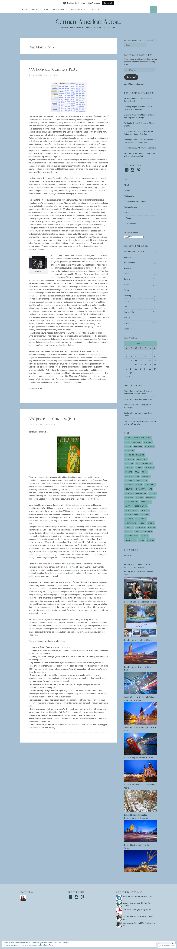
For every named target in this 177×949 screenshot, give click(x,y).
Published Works (79, 10)
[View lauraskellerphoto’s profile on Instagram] (133, 170)
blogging (129, 451)
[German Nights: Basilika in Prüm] (140, 781)
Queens (145, 515)
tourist (151, 527)
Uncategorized (129, 329)
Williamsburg (131, 536)
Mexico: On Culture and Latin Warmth (138, 399)
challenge (142, 459)
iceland (129, 489)
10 (131, 361)
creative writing (144, 463)
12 (141, 361)
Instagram (141, 489)
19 (141, 365)
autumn (148, 442)
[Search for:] (135, 45)
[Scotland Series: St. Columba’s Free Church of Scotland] (140, 724)
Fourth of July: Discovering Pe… (142, 896)
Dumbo (139, 468)
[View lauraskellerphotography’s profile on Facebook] (127, 170)
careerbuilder (70, 570)
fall (137, 472)
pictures (145, 510)
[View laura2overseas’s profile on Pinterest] (139, 170)
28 (150, 369)
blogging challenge (134, 455)
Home (26, 10)
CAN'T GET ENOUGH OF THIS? (138, 55)
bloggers (149, 446)
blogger (138, 446)
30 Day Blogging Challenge (137, 438)
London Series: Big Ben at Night (138, 640)
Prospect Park (131, 515)
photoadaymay (140, 506)
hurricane (149, 485)
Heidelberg (142, 480)
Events (126, 285)
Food (144, 472)
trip (136, 532)
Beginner (127, 257)
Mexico (152, 493)
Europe (128, 218)
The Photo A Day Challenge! (136, 201)
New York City (129, 312)
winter (144, 536)
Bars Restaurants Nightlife (134, 251)
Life (125, 307)
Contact (45, 10)
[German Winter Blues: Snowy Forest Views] (140, 811)
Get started (108, 3)
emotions (149, 468)
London (128, 493)
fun (137, 476)
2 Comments (51, 75)
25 (136, 369)
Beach (128, 446)
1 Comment (51, 425)
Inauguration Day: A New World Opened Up (140, 148)
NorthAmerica (131, 224)
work (141, 540)
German (145, 476)
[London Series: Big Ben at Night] (140, 663)
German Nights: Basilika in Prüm (138, 757)
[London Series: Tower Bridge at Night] (140, 694)
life (150, 489)
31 (131, 373)
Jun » (128, 376)
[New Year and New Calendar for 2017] (140, 636)
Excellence (127, 916)
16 (127, 365)
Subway (127, 318)
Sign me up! (131, 77)
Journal (127, 301)
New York (150, 497)
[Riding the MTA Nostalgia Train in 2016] (140, 598)
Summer (129, 527)
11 (136, 361)
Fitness (127, 290)
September (141, 519)
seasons (129, 519)
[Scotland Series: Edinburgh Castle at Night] (140, 754)
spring (151, 523)
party (127, 506)
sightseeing (130, 523)
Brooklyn (127, 268)
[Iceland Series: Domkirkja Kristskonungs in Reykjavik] (140, 842)
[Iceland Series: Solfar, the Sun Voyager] (140, 872)
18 (136, 365)
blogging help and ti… (131, 903)
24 (131, 369)
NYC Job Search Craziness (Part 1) (53, 69)
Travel (94, 10)
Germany (127, 296)
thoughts (140, 527)
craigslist (32, 567)
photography (131, 510)
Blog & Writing (129, 262)
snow (142, 523)
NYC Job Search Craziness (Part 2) (53, 418)
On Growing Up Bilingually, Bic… (140, 910)
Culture (127, 279)
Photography (59, 10)
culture (129, 468)
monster (57, 570)
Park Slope (146, 502)
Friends (128, 476)
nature (139, 497)
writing (150, 540)
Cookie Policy (48, 945)
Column (127, 273)
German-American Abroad (89, 21)
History (128, 485)
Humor (139, 485)
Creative (129, 463)
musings (129, 497)
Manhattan (141, 493)
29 (155, 369)
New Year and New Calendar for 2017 (140, 601)
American (137, 442)
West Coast (146, 532)
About (35, 10)
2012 (127, 442)
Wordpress (130, 540)
